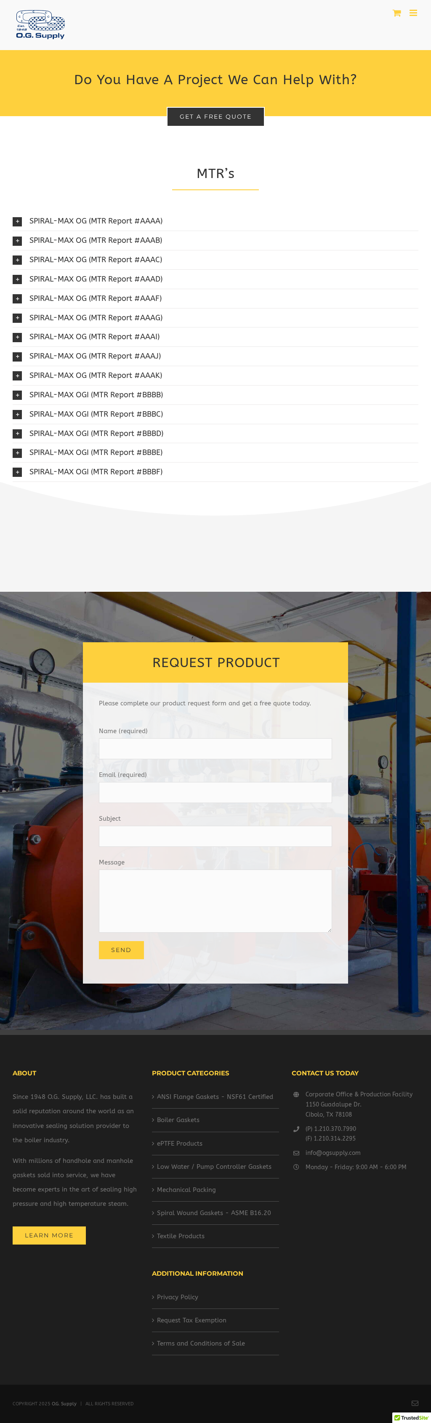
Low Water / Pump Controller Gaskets (214, 1166)
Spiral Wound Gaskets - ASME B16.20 (214, 1213)
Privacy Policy (177, 1297)
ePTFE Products (179, 1143)
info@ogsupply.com (333, 1153)
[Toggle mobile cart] (397, 12)
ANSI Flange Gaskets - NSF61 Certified (215, 1097)
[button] (215, 221)
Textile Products (181, 1236)
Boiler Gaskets (178, 1120)
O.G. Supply (64, 1404)
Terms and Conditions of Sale (201, 1343)
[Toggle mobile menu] (414, 12)
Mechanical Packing (186, 1190)
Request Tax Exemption (191, 1320)
